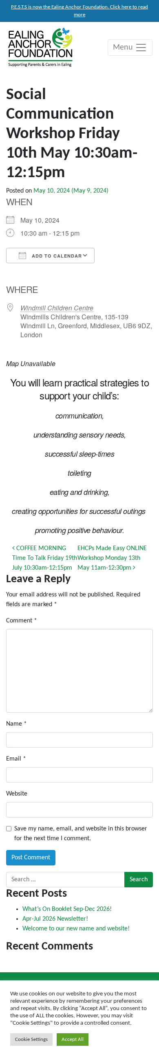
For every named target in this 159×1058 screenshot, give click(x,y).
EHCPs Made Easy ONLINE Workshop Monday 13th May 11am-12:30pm (112, 558)
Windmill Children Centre (56, 307)
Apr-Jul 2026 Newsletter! (55, 919)
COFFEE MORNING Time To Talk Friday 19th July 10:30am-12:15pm (44, 558)
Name (16, 724)
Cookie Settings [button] (31, 1039)
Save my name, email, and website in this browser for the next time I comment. (80, 834)
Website (16, 794)
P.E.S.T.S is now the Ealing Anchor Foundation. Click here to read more (79, 10)
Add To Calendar (56, 256)
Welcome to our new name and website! (76, 929)
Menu (124, 47)
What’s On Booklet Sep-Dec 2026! (67, 909)
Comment (21, 621)
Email (16, 759)
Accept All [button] (73, 1039)
